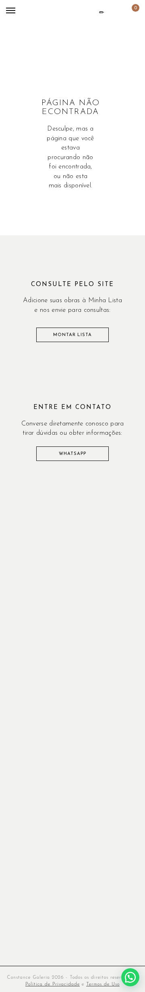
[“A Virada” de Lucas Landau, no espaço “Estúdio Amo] (72, 551)
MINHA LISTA (101, 12)
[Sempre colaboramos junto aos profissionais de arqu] (122, 580)
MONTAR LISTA (72, 335)
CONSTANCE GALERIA (49, 19)
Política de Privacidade (52, 984)
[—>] (23, 580)
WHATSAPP (72, 454)
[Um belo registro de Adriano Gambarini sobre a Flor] (122, 610)
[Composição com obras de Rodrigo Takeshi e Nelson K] (122, 551)
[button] (130, 977)
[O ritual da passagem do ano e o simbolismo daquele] (23, 551)
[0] (129, 12)
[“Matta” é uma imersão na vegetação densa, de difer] (72, 521)
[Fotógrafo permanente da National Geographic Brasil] (122, 521)
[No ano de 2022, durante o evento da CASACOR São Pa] (72, 610)
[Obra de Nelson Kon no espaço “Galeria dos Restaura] (72, 580)
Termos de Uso (103, 984)
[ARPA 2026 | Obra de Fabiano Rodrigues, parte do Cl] (23, 521)
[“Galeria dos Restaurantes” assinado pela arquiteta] (23, 610)
